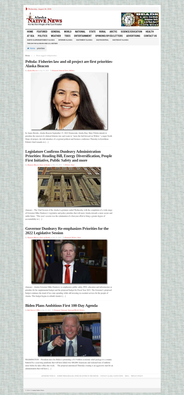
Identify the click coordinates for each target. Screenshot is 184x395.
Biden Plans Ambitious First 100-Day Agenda (61, 305)
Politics (42, 35)
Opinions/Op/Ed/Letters (109, 35)
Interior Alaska (65, 40)
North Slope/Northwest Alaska (41, 40)
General (55, 31)
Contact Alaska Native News (111, 376)
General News (64, 70)
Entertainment (83, 35)
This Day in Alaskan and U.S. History (42, 43)
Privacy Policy (137, 376)
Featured (42, 31)
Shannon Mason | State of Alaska (38, 165)
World (67, 31)
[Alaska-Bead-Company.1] (140, 19)
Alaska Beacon (32, 70)
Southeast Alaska (120, 40)
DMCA (127, 376)
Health (150, 31)
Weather (56, 35)
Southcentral (102, 40)
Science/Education (131, 31)
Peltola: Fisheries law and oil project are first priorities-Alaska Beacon (69, 63)
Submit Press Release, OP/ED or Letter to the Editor (77, 376)
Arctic (113, 31)
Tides (67, 35)
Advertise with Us (48, 376)
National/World (73, 310)
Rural (102, 31)
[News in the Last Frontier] (44, 19)
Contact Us (150, 35)
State (92, 31)
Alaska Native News (37, 390)
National (80, 31)
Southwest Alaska (84, 40)
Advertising (133, 35)
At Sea (30, 35)
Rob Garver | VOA (33, 310)
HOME (30, 31)
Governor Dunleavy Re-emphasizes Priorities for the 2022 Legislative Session (67, 230)
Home (32, 48)
